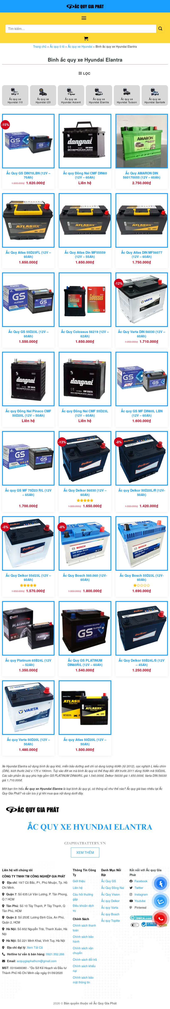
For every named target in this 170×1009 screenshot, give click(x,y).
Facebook (141, 881)
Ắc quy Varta (109, 907)
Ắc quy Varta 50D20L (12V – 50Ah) (28, 742)
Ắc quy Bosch (110, 914)
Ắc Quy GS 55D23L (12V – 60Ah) (28, 334)
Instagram (141, 894)
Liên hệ (78, 887)
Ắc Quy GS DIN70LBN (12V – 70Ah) (28, 175)
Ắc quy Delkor (110, 900)
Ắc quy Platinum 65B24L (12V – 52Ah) (28, 662)
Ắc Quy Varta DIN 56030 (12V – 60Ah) (141, 334)
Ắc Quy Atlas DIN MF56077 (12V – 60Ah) (141, 254)
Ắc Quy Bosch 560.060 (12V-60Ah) (85, 577)
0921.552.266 (55, 954)
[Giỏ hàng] (86, 38)
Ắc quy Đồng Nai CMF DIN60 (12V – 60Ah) (85, 175)
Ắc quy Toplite (110, 920)
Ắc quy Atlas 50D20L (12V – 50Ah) (84, 742)
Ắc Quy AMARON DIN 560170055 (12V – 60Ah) (141, 175)
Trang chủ (39, 46)
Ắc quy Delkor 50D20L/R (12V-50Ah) (141, 492)
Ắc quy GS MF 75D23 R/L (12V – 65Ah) (28, 492)
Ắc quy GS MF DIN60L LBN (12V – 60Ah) (142, 413)
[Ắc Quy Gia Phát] (85, 6)
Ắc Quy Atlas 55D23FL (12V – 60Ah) (28, 254)
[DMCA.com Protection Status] (141, 917)
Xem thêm (85, 852)
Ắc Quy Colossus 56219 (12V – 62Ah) (85, 334)
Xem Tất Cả (35, 947)
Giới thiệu (79, 881)
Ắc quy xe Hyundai (80, 46)
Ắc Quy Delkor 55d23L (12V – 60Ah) (28, 577)
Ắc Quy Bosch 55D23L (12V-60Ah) (142, 577)
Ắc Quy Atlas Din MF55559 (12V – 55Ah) (85, 254)
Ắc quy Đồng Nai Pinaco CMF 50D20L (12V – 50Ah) (28, 413)
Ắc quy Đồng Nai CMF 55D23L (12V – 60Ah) (85, 413)
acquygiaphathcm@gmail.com (37, 961)
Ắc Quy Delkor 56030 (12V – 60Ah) (85, 492)
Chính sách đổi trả (85, 959)
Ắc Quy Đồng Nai (112, 887)
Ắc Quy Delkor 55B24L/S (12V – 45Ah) (142, 662)
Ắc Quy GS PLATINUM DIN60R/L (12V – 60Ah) (85, 662)
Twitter (139, 887)
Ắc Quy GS (108, 881)
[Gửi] (160, 29)
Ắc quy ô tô (57, 46)
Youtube (140, 900)
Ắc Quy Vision (110, 894)
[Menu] (84, 18)
